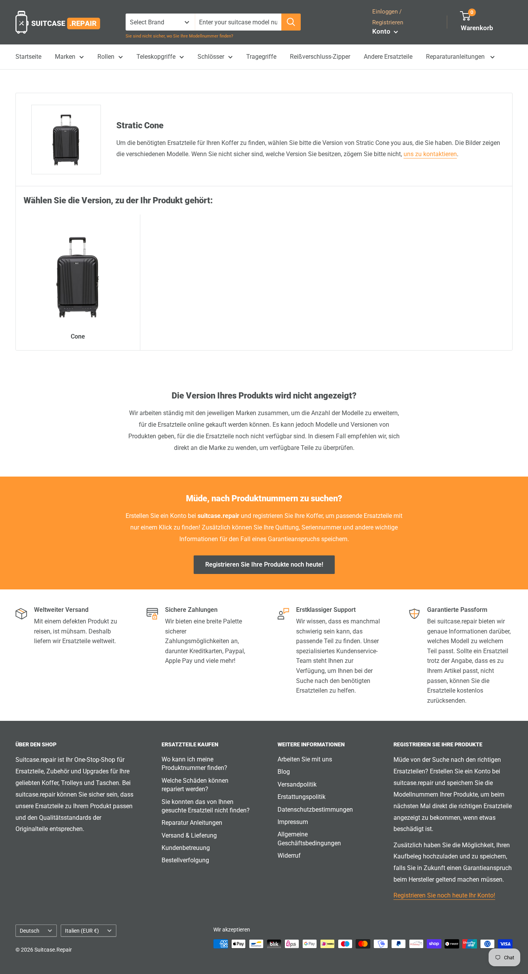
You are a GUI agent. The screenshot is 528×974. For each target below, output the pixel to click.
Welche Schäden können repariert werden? (195, 785)
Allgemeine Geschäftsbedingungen (309, 838)
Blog (284, 771)
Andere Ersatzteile (388, 56)
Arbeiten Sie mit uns (305, 759)
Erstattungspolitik (301, 796)
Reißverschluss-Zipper (320, 56)
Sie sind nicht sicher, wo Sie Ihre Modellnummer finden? (179, 36)
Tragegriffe (261, 56)
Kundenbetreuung (186, 847)
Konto (382, 31)
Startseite (28, 56)
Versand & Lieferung (189, 835)
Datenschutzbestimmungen (315, 809)
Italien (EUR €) (82, 931)
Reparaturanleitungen (456, 56)
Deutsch (29, 931)
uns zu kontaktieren (430, 154)
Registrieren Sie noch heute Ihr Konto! (444, 895)
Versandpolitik (297, 784)
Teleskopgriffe (155, 56)
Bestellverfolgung (185, 860)
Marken (65, 56)
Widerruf (289, 855)
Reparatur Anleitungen (192, 822)
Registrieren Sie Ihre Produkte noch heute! (264, 564)
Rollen (105, 56)
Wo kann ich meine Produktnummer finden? (194, 763)
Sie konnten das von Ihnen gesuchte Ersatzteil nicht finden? (206, 806)
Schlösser (211, 56)
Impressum (293, 822)
